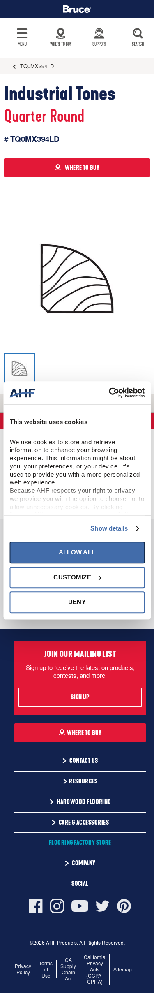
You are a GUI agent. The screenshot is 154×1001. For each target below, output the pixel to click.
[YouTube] (80, 906)
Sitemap (122, 969)
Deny (77, 601)
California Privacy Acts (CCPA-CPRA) (95, 969)
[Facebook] (37, 906)
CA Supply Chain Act (68, 969)
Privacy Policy (23, 969)
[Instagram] (57, 906)
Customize (72, 577)
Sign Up (80, 697)
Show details (109, 528)
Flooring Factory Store (80, 843)
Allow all (77, 552)
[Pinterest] (124, 906)
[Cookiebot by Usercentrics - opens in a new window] (110, 392)
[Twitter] (102, 906)
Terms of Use (46, 969)
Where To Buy (84, 733)
